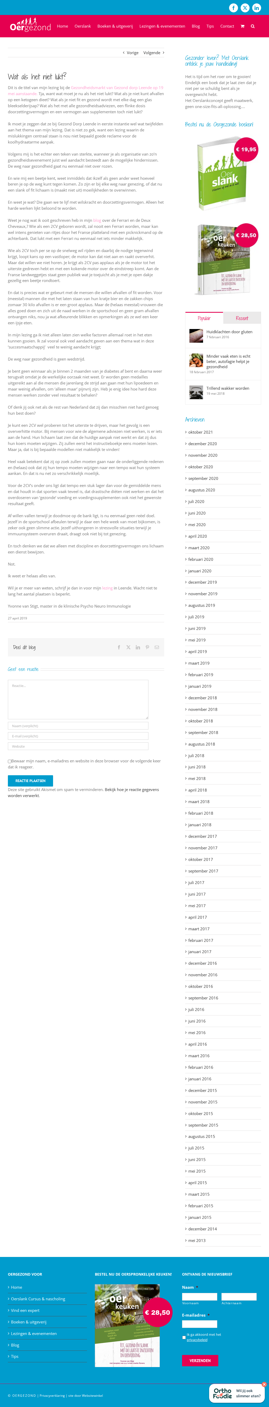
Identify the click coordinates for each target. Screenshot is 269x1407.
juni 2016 (197, 1021)
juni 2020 (197, 513)
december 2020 (202, 443)
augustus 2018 (201, 744)
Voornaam (190, 1303)
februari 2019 (200, 674)
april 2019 (197, 651)
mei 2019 (197, 640)
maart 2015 (199, 1194)
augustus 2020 (201, 489)
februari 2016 (200, 1067)
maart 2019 (199, 663)
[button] (253, 26)
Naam (190, 1287)
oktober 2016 (200, 986)
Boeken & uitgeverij (28, 1321)
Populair (204, 318)
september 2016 (203, 997)
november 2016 (203, 974)
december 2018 (202, 697)
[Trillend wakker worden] (196, 392)
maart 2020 (199, 547)
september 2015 (203, 1125)
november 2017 (203, 847)
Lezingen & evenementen (34, 1333)
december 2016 (202, 963)
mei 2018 (197, 778)
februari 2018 (200, 813)
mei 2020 (197, 524)
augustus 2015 (201, 1136)
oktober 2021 (200, 432)
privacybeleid (197, 1339)
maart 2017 (199, 928)
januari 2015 (199, 1217)
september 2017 (203, 871)
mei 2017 (197, 905)
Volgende (151, 52)
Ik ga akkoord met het (204, 1337)
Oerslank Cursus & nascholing (38, 1298)
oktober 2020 (200, 466)
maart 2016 (199, 1055)
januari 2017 (199, 951)
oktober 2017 (200, 859)
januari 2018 (199, 824)
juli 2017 (196, 882)
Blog (15, 1345)
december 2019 (202, 582)
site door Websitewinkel (85, 1395)
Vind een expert (25, 1310)
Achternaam (232, 1303)
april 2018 (197, 790)
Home (16, 1287)
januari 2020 (199, 570)
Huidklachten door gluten (229, 331)
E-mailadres (196, 1315)
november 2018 (203, 709)
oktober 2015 (200, 1113)
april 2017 (197, 917)
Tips (14, 1356)
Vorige (132, 52)
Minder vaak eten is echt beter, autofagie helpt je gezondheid (228, 361)
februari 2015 (200, 1205)
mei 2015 (197, 1171)
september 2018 (203, 732)
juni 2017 (197, 894)
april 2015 (197, 1182)
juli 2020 (196, 501)
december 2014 (202, 1228)
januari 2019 (199, 686)
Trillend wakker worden (227, 388)
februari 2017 (200, 940)
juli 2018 (196, 755)
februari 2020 (200, 559)
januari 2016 (199, 1078)
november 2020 (203, 455)
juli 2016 (196, 1009)
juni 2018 (197, 766)
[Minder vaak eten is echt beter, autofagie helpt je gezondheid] (196, 360)
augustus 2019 (201, 605)
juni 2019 (197, 628)
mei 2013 (197, 1240)
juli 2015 (196, 1148)
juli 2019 (196, 616)
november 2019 (203, 593)
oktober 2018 (200, 720)
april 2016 (197, 1044)
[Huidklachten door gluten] (196, 336)
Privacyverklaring (52, 1395)
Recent (242, 318)
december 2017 (202, 836)
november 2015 (203, 1102)
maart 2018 (199, 801)
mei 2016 (197, 1032)
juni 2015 (197, 1159)
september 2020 (203, 478)
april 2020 (197, 536)
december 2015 (202, 1090)
